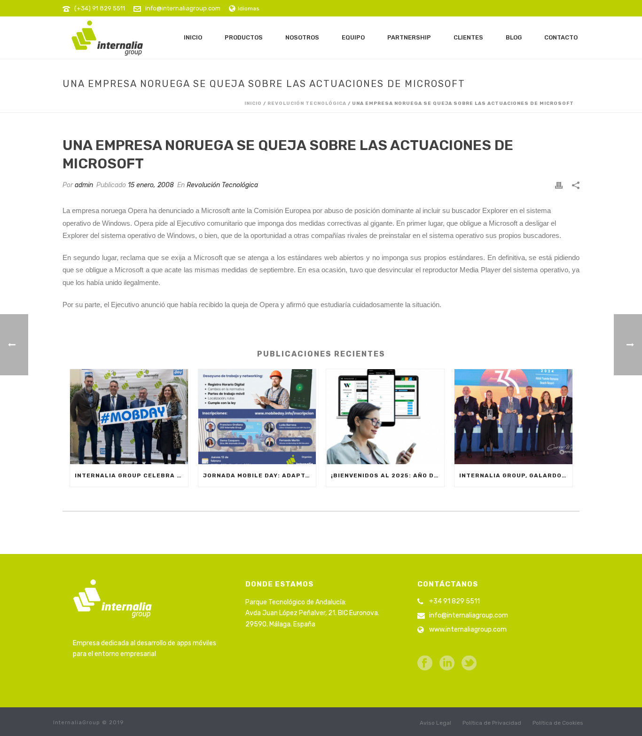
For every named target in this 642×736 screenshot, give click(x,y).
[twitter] (469, 664)
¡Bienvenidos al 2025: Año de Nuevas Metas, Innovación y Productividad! (387, 475)
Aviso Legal (435, 723)
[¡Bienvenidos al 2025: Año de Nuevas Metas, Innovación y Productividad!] (385, 416)
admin (84, 185)
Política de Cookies (557, 723)
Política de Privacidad (491, 723)
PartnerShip (409, 37)
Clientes (468, 37)
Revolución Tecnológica (306, 103)
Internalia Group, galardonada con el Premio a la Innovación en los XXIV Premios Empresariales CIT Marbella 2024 (515, 475)
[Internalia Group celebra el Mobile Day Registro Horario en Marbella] (129, 416)
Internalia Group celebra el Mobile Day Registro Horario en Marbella (131, 475)
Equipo (353, 37)
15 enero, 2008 (151, 185)
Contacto (561, 37)
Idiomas (248, 8)
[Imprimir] (559, 185)
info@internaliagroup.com (182, 8)
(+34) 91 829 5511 (99, 8)
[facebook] (424, 664)
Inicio (193, 37)
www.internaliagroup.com (468, 629)
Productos (244, 37)
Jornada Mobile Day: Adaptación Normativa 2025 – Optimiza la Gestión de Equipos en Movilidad (259, 475)
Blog (514, 37)
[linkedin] (446, 664)
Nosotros (302, 37)
